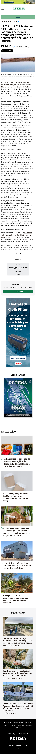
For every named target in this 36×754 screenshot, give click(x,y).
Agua (15, 22)
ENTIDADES (21, 725)
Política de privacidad (22, 745)
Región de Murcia (9, 713)
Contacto (18, 728)
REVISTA (6, 722)
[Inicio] (18, 9)
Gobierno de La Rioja (11, 646)
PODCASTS (13, 725)
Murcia (18, 274)
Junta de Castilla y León (12, 678)
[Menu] (3, 9)
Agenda (6, 725)
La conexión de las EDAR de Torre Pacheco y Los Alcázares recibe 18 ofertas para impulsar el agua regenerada (18, 707)
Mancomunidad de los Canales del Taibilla (18, 268)
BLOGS (30, 722)
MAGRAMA (18, 271)
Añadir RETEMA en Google (21, 46)
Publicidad (29, 725)
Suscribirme (18, 291)
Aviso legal (12, 745)
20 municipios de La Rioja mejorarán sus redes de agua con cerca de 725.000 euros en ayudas (17, 640)
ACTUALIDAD (14, 722)
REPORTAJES (23, 722)
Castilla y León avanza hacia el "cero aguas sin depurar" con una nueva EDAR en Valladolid (17, 673)
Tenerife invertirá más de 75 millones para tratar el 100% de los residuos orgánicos (17, 565)
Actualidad (6, 22)
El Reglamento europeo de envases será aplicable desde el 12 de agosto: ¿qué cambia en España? (16, 463)
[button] (2, 46)
